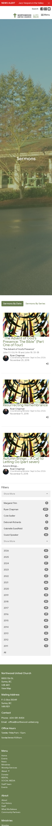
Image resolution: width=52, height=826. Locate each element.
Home (4, 755)
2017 (25, 607)
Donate (4, 774)
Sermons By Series (35, 303)
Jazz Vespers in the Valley (31, 3)
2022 (25, 576)
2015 (25, 620)
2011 (25, 646)
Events (4, 758)
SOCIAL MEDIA (8, 780)
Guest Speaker (25, 534)
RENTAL (4, 777)
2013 (25, 633)
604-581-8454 (17, 718)
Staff (3, 806)
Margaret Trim (25, 503)
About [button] (4, 771)
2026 (25, 550)
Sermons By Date (12, 303)
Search (35, 9)
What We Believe (9, 809)
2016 (25, 614)
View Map (6, 688)
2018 (25, 601)
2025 (25, 557)
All (5, 652)
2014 (25, 627)
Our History (6, 803)
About (4, 800)
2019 (25, 595)
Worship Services (9, 767)
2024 (25, 563)
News (3, 761)
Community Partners (10, 812)
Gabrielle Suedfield (25, 528)
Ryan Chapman (25, 509)
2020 (25, 588)
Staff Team (6, 784)
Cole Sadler (25, 515)
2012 (25, 639)
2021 (25, 582)
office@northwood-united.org (23, 722)
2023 (25, 569)
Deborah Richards (25, 522)
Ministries (5, 764)
